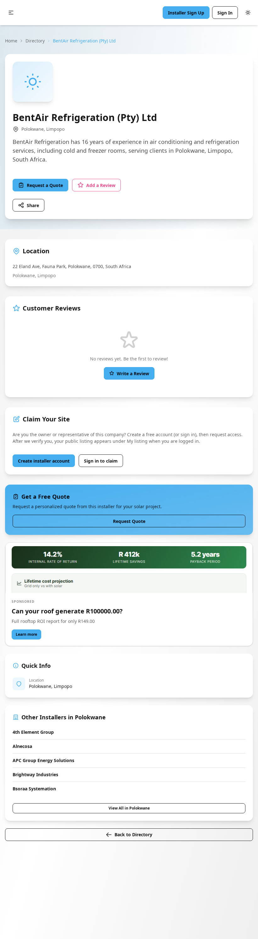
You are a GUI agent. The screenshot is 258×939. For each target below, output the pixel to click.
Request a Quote (45, 185)
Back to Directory (133, 834)
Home (11, 41)
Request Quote (129, 521)
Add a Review (100, 185)
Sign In (225, 13)
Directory (35, 41)
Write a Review (133, 373)
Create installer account (44, 461)
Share (33, 205)
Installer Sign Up (186, 13)
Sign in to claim (101, 461)
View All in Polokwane (129, 808)
